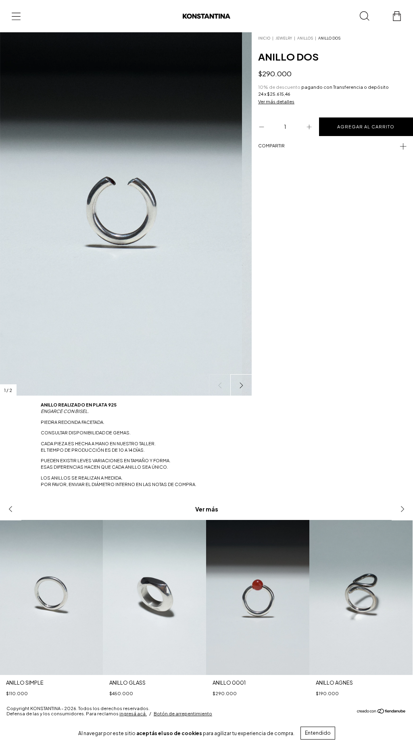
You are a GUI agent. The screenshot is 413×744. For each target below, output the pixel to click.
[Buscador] (364, 16)
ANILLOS (305, 38)
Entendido (318, 733)
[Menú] (16, 16)
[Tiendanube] (381, 712)
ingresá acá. (133, 713)
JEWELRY (283, 38)
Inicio (264, 38)
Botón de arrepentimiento (183, 713)
